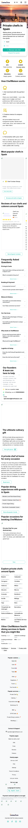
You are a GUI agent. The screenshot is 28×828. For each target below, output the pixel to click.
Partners (14, 753)
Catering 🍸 (14, 698)
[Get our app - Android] (18, 785)
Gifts (14, 742)
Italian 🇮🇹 (14, 661)
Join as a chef (14, 760)
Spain (5, 650)
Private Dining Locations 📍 (14, 717)
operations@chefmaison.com (14, 731)
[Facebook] (12, 822)
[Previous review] (3, 230)
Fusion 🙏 (14, 683)
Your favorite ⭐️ (14, 687)
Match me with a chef (14, 739)
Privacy (14, 774)
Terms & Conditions (14, 771)
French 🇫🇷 (14, 668)
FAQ (14, 764)
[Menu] (25, 2)
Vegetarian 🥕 (14, 680)
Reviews (14, 749)
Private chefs (22, 648)
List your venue (14, 778)
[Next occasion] (25, 544)
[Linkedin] (16, 822)
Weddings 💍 (14, 720)
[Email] (20, 822)
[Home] (5, 2)
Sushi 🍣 (14, 664)
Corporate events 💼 (14, 701)
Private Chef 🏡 (14, 694)
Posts (14, 746)
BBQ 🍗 (14, 710)
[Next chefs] (25, 176)
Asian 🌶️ (14, 676)
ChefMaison (4, 648)
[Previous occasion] (3, 544)
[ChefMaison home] (14, 815)
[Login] (21, 2)
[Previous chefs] (3, 176)
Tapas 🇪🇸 (14, 671)
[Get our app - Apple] (9, 785)
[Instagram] (8, 822)
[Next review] (25, 230)
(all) (19, 658)
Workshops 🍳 (14, 705)
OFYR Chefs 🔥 (14, 713)
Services (13, 648)
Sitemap (14, 767)
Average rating (20, 67)
